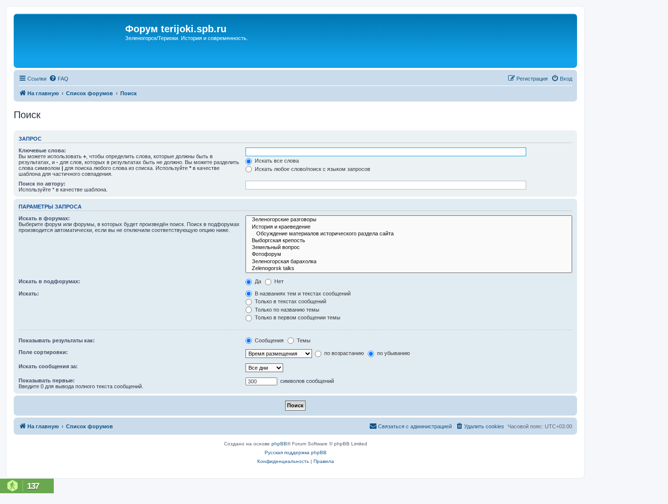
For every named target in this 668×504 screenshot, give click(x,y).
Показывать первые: (47, 380)
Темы (303, 340)
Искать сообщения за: (48, 366)
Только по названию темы (286, 310)
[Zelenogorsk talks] (408, 268)
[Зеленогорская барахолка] (408, 261)
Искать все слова (276, 161)
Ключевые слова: (42, 150)
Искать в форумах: (44, 218)
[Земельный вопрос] (408, 247)
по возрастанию (343, 353)
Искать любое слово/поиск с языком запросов (311, 169)
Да (257, 281)
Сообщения (268, 340)
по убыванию (393, 353)
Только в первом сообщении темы (296, 317)
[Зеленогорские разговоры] (408, 219)
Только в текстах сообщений (289, 301)
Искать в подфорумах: (49, 281)
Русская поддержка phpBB (296, 452)
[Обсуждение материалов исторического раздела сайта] (408, 234)
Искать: (29, 293)
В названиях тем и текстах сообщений (302, 293)
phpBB (279, 443)
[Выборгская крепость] (408, 240)
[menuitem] (58, 78)
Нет (278, 281)
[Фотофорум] (408, 254)
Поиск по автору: (42, 184)
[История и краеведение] (408, 227)
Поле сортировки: (43, 352)
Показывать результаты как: (57, 340)
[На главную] (70, 40)
